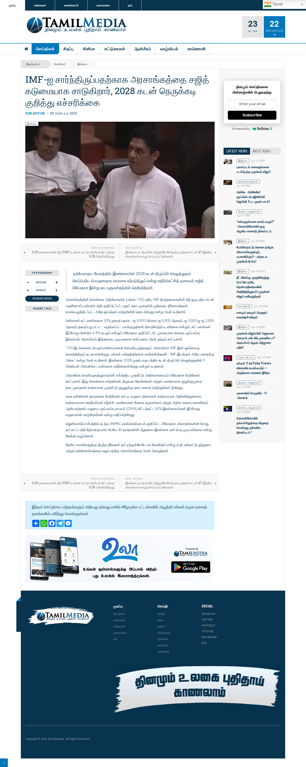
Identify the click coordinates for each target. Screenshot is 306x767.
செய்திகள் (45, 48)
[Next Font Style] (56, 290)
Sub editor (35, 113)
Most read (261, 151)
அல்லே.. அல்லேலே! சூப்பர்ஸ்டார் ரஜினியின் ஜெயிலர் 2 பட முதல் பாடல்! (253, 197)
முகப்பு (12, 5)
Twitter (207, 619)
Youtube (208, 631)
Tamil (276, 4)
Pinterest (208, 625)
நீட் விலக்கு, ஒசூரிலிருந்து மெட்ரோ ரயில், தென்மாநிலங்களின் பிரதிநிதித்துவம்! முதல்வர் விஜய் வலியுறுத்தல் (253, 286)
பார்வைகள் (40, 5)
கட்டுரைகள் (114, 48)
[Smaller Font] (27, 282)
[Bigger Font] (56, 282)
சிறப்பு (68, 48)
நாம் (130, 5)
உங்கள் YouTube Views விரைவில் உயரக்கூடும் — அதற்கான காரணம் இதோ (254, 368)
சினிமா (89, 48)
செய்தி (161, 613)
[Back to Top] (4, 762)
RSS (204, 643)
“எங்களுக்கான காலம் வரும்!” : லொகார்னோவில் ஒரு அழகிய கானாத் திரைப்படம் (255, 226)
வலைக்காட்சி (71, 5)
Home (26, 48)
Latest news (236, 151)
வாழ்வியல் (169, 48)
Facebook (208, 613)
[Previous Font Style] (27, 290)
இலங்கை (82, 64)
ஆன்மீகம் (142, 48)
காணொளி (196, 48)
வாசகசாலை (103, 5)
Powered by (241, 128)
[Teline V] (76, 25)
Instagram (209, 637)
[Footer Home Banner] (197, 689)
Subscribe (252, 115)
